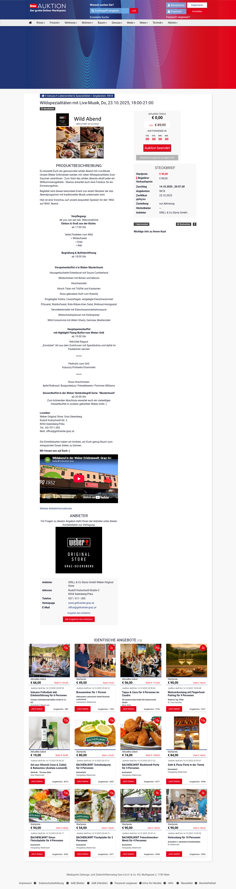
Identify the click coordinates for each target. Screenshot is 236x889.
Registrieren (197, 5)
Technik (157, 22)
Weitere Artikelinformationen (56, 508)
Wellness (70, 22)
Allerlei (172, 22)
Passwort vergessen (126, 883)
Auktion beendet (157, 148)
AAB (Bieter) (77, 883)
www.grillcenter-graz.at (81, 602)
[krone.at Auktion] (49, 8)
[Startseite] (30, 23)
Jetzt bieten (37, 709)
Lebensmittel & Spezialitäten (74, 95)
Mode (130, 22)
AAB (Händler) (100, 883)
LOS (134, 10)
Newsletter (187, 883)
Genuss (116, 22)
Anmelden (197, 11)
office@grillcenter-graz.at (82, 607)
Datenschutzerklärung (51, 883)
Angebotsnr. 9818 (103, 95)
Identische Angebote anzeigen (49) (157, 157)
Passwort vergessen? (178, 17)
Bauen (101, 22)
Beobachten (184, 224)
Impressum (25, 883)
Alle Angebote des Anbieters (79, 619)
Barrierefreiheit (207, 883)
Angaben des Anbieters (78, 613)
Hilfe (170, 883)
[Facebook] (194, 224)
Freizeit (54, 22)
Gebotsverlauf (142, 224)
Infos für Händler (152, 883)
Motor (143, 22)
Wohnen (86, 22)
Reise (40, 22)
